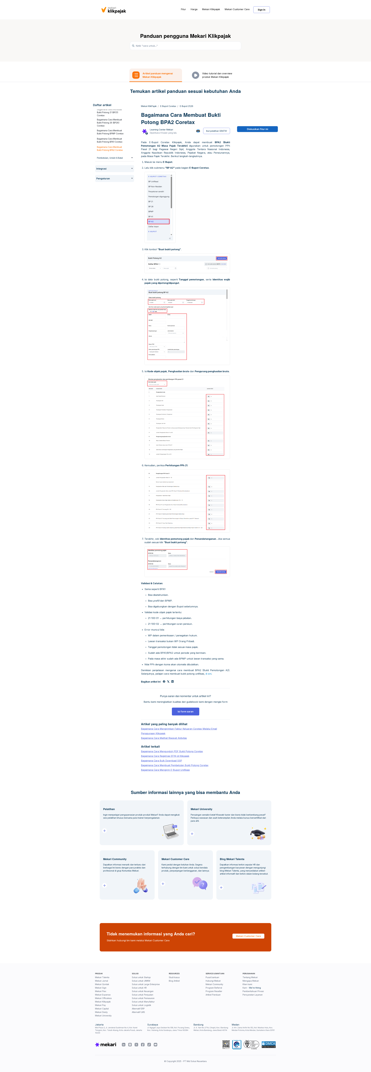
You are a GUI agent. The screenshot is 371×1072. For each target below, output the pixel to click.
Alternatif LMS (138, 1012)
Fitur (183, 9)
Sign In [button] (261, 9)
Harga (194, 9)
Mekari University (103, 1015)
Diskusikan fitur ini (257, 129)
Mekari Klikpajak (211, 9)
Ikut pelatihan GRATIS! (216, 131)
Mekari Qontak (102, 984)
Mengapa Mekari (251, 981)
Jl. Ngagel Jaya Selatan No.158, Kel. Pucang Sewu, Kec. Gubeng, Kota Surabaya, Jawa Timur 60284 (168, 1029)
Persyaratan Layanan (253, 994)
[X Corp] (168, 681)
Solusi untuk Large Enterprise (146, 984)
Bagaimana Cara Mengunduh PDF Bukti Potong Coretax (172, 751)
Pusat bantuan (212, 977)
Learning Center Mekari (161, 129)
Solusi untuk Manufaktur (143, 1001)
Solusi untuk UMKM (141, 981)
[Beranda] (114, 9)
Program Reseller (214, 991)
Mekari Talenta (102, 977)
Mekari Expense (103, 994)
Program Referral (214, 988)
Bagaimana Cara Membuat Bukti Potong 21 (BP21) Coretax (109, 112)
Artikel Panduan (213, 994)
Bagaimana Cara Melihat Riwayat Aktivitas (164, 738)
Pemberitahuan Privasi (253, 991)
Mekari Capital (102, 1008)
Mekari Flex (100, 991)
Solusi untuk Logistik (141, 1005)
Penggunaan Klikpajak (153, 733)
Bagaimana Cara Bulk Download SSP (161, 760)
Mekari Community (214, 984)
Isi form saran (185, 711)
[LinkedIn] (172, 681)
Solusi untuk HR (139, 988)
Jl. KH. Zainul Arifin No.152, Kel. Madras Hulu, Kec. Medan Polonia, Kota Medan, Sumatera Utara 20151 (253, 1029)
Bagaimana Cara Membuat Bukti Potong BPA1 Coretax (109, 140)
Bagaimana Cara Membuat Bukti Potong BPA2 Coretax (110, 148)
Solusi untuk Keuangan (142, 991)
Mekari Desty (101, 1012)
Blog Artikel (174, 981)
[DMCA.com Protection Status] (268, 1044)
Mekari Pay (100, 1005)
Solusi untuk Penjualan (142, 994)
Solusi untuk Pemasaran (143, 998)
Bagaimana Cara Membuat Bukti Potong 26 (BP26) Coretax (109, 122)
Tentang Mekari (250, 977)
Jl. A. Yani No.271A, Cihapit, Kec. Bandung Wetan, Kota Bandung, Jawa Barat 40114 (210, 1029)
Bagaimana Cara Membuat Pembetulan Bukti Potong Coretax (174, 765)
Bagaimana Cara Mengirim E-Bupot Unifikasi (165, 769)
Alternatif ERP (138, 1008)
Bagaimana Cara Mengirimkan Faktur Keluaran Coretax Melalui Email (179, 728)
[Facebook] (164, 681)
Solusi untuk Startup (141, 977)
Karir (245, 988)
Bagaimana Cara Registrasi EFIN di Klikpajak (165, 756)
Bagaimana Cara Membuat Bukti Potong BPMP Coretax (110, 132)
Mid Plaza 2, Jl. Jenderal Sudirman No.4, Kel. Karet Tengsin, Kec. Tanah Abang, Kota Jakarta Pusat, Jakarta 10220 (118, 1030)
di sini (208, 673)
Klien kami (247, 984)
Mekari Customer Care (237, 9)
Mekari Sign (100, 988)
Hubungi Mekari (213, 981)
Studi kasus (174, 977)
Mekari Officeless (103, 998)
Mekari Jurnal (101, 981)
